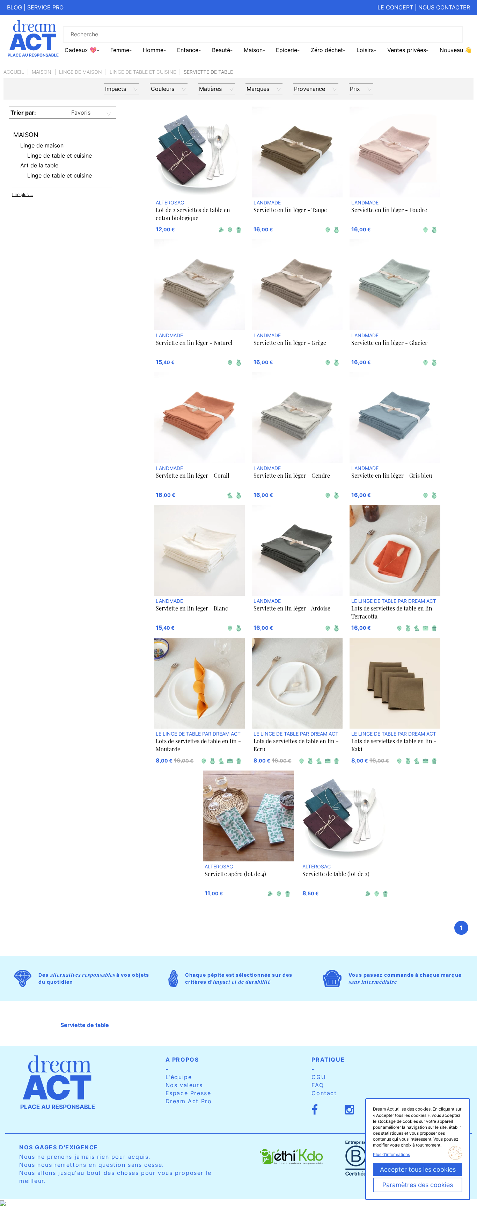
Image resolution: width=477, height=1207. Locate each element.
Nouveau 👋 (456, 49)
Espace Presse (188, 1093)
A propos (182, 1059)
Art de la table (39, 165)
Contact (324, 1093)
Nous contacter (444, 7)
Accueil (13, 72)
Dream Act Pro (189, 1101)
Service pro (45, 7)
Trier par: (23, 112)
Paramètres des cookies (417, 1184)
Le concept (395, 7)
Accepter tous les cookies (418, 1169)
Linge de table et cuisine (143, 72)
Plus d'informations (391, 1154)
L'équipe (179, 1077)
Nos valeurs (184, 1085)
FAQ (317, 1085)
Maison (41, 72)
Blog (14, 7)
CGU (318, 1077)
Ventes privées (406, 49)
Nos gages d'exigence (58, 1147)
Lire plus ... (22, 194)
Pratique (328, 1059)
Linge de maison (80, 72)
